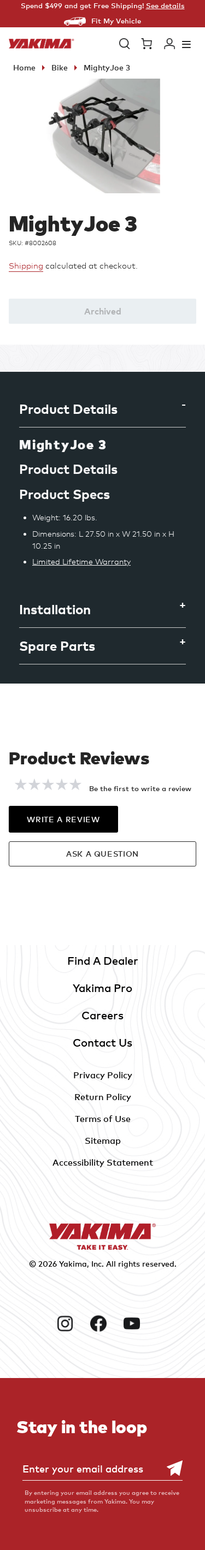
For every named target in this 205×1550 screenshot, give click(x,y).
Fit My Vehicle (116, 20)
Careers (102, 1015)
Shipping (26, 266)
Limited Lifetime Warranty (81, 561)
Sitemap (103, 1140)
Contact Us (102, 1042)
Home (24, 67)
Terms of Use (103, 1118)
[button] (124, 43)
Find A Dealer (102, 960)
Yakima (73, 1263)
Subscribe (169, 1468)
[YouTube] (136, 1323)
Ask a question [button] (102, 853)
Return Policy (102, 1096)
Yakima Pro (102, 988)
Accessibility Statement (102, 1162)
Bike (59, 67)
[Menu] (186, 44)
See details (165, 5)
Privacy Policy (102, 1075)
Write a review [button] (63, 819)
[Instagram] (69, 1323)
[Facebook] (102, 1323)
